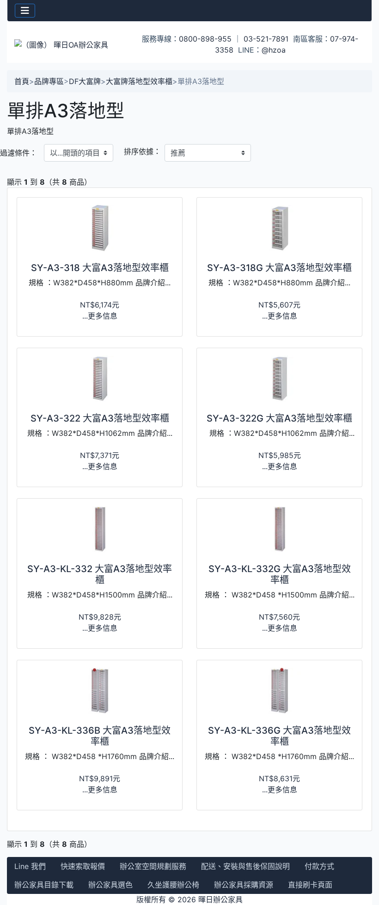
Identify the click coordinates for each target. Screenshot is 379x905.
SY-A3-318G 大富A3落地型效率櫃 (279, 267)
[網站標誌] (68, 44)
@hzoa (274, 49)
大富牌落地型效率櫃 (139, 81)
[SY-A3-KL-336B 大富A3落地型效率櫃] (99, 691)
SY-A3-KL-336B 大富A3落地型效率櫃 (100, 736)
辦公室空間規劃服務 (153, 866)
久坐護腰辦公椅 (173, 884)
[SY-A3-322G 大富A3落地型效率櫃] (279, 379)
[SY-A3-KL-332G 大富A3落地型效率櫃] (279, 529)
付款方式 (319, 866)
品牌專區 (49, 81)
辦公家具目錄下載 (43, 884)
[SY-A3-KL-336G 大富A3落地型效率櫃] (279, 691)
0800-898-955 (205, 38)
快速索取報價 (83, 866)
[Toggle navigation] (25, 11)
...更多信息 (99, 315)
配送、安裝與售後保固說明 (245, 866)
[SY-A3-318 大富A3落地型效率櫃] (99, 228)
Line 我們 (30, 866)
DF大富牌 (85, 81)
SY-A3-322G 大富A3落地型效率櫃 (279, 418)
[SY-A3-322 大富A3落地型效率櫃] (99, 379)
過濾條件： (18, 152)
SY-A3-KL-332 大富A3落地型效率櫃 (99, 574)
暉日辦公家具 (220, 899)
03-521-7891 (266, 38)
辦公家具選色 (110, 884)
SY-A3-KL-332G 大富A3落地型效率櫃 (279, 574)
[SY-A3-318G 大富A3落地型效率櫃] (279, 228)
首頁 (21, 81)
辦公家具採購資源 (243, 884)
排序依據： (142, 151)
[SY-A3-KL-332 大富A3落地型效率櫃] (99, 529)
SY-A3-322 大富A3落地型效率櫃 (100, 418)
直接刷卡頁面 (310, 884)
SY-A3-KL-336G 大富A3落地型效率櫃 (279, 736)
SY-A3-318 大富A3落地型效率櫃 (100, 267)
